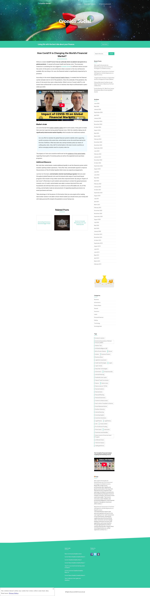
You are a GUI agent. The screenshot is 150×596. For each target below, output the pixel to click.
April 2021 (96, 201)
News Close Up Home (89, 4)
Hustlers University (100, 409)
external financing (99, 374)
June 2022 (96, 174)
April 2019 (96, 258)
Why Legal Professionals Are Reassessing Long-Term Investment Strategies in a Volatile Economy (103, 67)
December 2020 (98, 210)
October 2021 (97, 189)
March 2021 (97, 204)
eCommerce (97, 302)
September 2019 (98, 243)
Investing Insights (99, 415)
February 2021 (97, 207)
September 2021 (98, 192)
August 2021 (97, 195)
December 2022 (98, 160)
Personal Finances (98, 317)
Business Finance (105, 354)
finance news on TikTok (101, 386)
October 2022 (97, 163)
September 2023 (98, 148)
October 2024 (97, 127)
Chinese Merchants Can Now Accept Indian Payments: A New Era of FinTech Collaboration (104, 84)
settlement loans (99, 439)
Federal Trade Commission (102, 380)
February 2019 (97, 264)
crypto (110, 363)
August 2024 (97, 130)
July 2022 (96, 171)
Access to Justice (99, 338)
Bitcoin (110, 351)
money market (103, 423)
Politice (96, 320)
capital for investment (100, 360)
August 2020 (97, 219)
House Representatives (101, 406)
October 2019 (97, 240)
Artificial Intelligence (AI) (101, 348)
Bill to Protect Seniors (100, 351)
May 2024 (96, 133)
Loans (95, 314)
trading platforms (99, 445)
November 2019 (98, 237)
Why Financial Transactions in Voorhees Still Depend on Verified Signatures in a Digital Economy (104, 73)
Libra (96, 423)
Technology (97, 323)
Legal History (107, 420)
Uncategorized (98, 326)
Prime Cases (98, 429)
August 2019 (97, 246)
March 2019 (97, 261)
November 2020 (98, 213)
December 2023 (98, 142)
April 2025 (96, 115)
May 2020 (96, 225)
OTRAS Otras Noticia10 (105, 4)
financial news (98, 392)
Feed (97, 476)
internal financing (99, 412)
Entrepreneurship (108, 371)
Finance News (97, 305)
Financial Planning (99, 394)
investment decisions (100, 418)
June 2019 (96, 252)
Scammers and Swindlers (101, 432)
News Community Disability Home (73, 553)
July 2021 (96, 198)
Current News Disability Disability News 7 (75, 562)
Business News (99, 357)
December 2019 (98, 234)
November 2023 (98, 145)
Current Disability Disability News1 (73, 559)
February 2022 (97, 183)
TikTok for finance (99, 442)
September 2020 (98, 216)
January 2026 (97, 109)
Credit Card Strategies (100, 363)
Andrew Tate (98, 345)
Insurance (96, 311)
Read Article (104, 44)
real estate (107, 429)
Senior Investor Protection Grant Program (103, 436)
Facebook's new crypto (101, 377)
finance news (104, 383)
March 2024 (97, 136)
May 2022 (96, 177)
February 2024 (97, 139)
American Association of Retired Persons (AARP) (103, 341)
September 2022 (98, 166)
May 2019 (96, 255)
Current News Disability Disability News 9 (75, 575)
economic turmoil (66, 66)
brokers (97, 354)
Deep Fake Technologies (101, 368)
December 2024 (98, 121)
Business (96, 299)
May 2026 (96, 106)
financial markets (99, 389)
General (96, 308)
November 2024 (98, 124)
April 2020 (96, 228)
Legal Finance (98, 420)
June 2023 (96, 151)
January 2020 (97, 231)
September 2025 (98, 112)
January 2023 (97, 157)
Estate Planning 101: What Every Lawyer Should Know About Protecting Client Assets (104, 90)
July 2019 (96, 249)
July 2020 (96, 222)
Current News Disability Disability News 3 (75, 556)
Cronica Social (81, 592)
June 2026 (96, 103)
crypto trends (98, 365)
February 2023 (97, 154)
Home (79, 4)
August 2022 (97, 169)
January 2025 (97, 118)
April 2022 (96, 180)
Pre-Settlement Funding (101, 426)
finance (97, 383)
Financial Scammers (100, 397)
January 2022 (97, 186)
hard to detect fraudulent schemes (104, 403)
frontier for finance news (101, 400)
